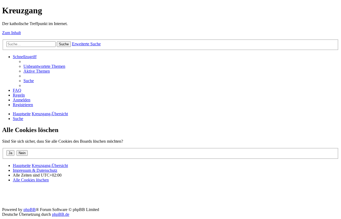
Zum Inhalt (11, 32)
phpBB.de (60, 214)
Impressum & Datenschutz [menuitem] (35, 170)
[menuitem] (44, 66)
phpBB (29, 209)
